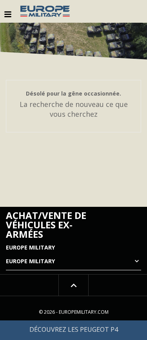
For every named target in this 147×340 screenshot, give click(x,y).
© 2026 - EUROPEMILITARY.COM (74, 312)
